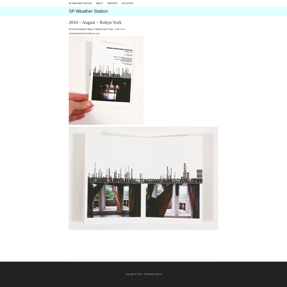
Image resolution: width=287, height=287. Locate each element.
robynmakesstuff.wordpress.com (84, 33)
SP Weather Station (88, 11)
